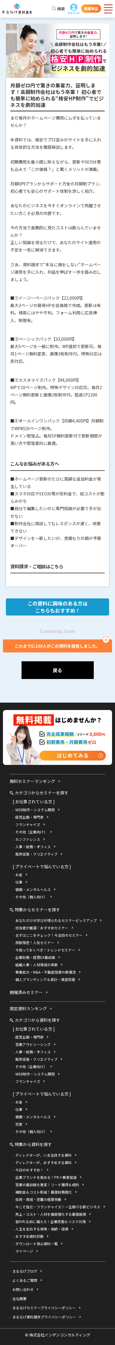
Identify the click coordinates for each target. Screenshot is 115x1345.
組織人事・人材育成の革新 (36, 964)
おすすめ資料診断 (29, 1236)
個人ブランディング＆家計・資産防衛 (45, 979)
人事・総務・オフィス (33, 846)
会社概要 (19, 1298)
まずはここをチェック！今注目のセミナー (49, 935)
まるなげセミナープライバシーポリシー (44, 1307)
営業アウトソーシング (33, 1044)
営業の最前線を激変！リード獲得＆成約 (47, 1184)
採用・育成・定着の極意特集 (38, 1199)
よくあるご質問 (24, 1280)
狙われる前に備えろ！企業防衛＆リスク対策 (50, 1221)
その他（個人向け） (31, 896)
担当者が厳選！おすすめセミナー (41, 927)
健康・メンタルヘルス (33, 889)
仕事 (18, 881)
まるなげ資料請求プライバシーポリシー (44, 1316)
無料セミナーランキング (32, 781)
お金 (18, 874)
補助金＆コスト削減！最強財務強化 (43, 1191)
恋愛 (18, 1124)
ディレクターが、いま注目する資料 (43, 1155)
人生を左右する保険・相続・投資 (41, 1228)
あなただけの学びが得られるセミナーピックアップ (56, 920)
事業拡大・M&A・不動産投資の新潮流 (45, 972)
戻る (57, 670)
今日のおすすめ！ (29, 1169)
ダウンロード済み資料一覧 (36, 1243)
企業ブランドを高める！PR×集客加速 (46, 1177)
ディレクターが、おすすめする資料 (43, 1162)
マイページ (74, 10)
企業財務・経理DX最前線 (35, 957)
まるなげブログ (24, 1271)
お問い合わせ (23, 1289)
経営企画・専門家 (29, 817)
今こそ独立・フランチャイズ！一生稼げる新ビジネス (57, 1206)
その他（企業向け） (31, 831)
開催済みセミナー (26, 992)
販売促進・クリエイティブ (36, 853)
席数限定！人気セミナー (34, 942)
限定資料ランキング (28, 1008)
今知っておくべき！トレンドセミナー (45, 949)
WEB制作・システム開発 (35, 809)
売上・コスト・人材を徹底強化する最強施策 (50, 1214)
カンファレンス (27, 839)
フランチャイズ (27, 824)
